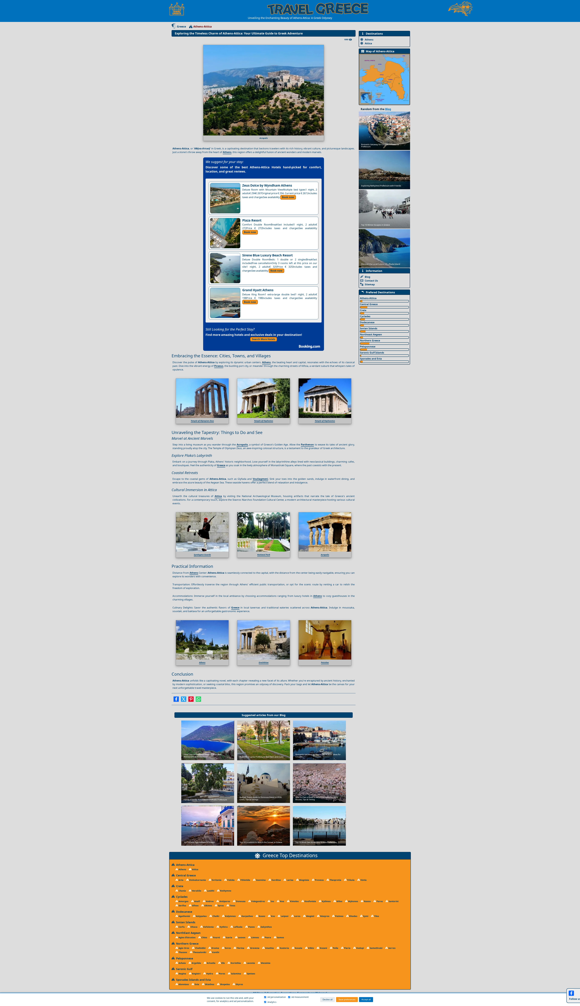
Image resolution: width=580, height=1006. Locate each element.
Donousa (240, 901)
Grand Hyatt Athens (257, 290)
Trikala (350, 880)
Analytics (271, 1002)
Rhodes (353, 916)
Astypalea (201, 916)
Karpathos (247, 916)
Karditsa (276, 880)
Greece (181, 26)
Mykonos (353, 901)
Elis (223, 963)
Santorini (393, 901)
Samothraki (375, 948)
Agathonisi (184, 916)
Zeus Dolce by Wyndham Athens (267, 185)
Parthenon (307, 444)
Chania (182, 890)
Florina (240, 948)
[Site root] (178, 8)
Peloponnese (367, 346)
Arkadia (210, 963)
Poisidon (325, 662)
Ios (272, 901)
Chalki (215, 916)
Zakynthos (266, 926)
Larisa (289, 880)
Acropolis (242, 444)
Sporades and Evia (371, 358)
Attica (218, 496)
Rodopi (360, 948)
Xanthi (215, 952)
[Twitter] (183, 700)
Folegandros (258, 901)
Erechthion (264, 662)
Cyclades (365, 316)
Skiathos (209, 984)
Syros (220, 905)
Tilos (376, 916)
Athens (227, 152)
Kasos (261, 916)
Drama (215, 948)
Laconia (250, 963)
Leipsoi (284, 916)
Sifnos (194, 905)
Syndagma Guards (202, 554)
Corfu (181, 926)
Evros (227, 948)
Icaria (228, 937)
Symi (365, 916)
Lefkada (237, 926)
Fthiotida (245, 880)
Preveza (319, 880)
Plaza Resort (251, 220)
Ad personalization (276, 997)
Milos (339, 901)
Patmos (339, 916)
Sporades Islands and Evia (193, 980)
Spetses (250, 973)
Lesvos (241, 937)
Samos (280, 937)
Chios (204, 937)
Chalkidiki (200, 948)
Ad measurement (300, 997)
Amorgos (183, 901)
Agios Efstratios (186, 937)
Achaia (182, 963)
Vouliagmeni (260, 479)
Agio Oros (183, 948)
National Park (263, 554)
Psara (267, 937)
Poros (221, 973)
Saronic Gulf (183, 969)
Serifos (182, 905)
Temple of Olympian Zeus (202, 420)
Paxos (251, 926)
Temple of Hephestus (263, 420)
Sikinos (208, 905)
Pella (335, 948)
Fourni (216, 937)
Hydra (209, 973)
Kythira (223, 926)
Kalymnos (230, 916)
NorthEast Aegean (188, 933)
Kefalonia (208, 926)
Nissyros (324, 916)
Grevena (254, 948)
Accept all (366, 999)
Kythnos (326, 901)
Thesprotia (335, 880)
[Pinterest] (191, 700)
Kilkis (311, 948)
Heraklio (196, 890)
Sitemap (370, 284)
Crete (363, 310)
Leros (297, 916)
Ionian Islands (368, 328)
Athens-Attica (368, 298)
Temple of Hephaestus (325, 420)
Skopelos (224, 984)
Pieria (346, 948)
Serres (391, 948)
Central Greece (369, 304)
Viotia (363, 880)
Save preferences (346, 999)
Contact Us (371, 280)
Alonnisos (183, 984)
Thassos (182, 952)
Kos (272, 916)
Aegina (182, 973)
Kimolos (294, 901)
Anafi (197, 901)
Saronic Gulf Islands (372, 352)
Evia (196, 984)
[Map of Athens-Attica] (384, 79)
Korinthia (235, 963)
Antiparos (224, 901)
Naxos (367, 901)
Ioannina (260, 880)
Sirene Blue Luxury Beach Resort (267, 255)
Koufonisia (310, 901)
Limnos (255, 937)
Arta (180, 880)
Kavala (298, 948)
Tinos (232, 905)
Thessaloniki (199, 952)
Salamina (235, 973)
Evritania (216, 880)
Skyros (239, 984)
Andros (209, 901)
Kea (281, 901)
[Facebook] (176, 700)
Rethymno (225, 890)
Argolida (196, 963)
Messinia (265, 963)
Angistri (195, 973)
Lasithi (210, 890)
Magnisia (304, 880)
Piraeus (218, 366)
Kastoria (284, 948)
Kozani (323, 948)
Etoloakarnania (197, 880)
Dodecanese (367, 322)
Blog (282, 715)
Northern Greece (370, 340)
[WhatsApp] (198, 700)
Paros (379, 901)
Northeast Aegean (371, 334)
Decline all (327, 999)
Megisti (310, 916)
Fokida (231, 880)
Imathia (269, 948)
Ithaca (193, 926)
